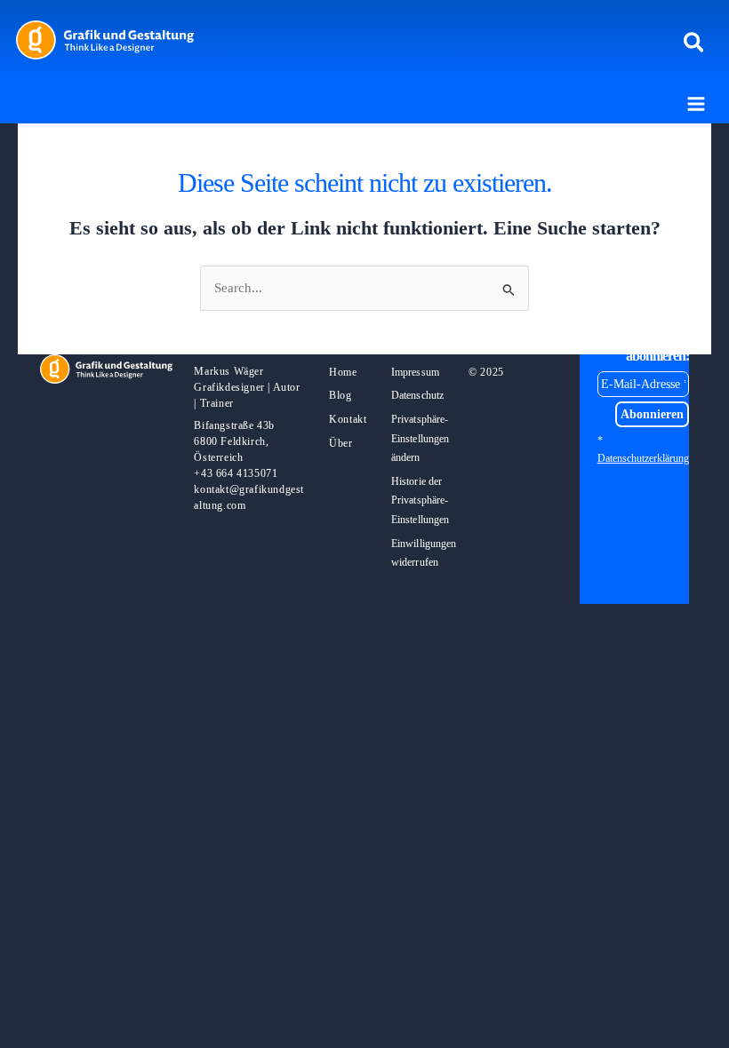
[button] (695, 43)
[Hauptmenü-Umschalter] (696, 103)
